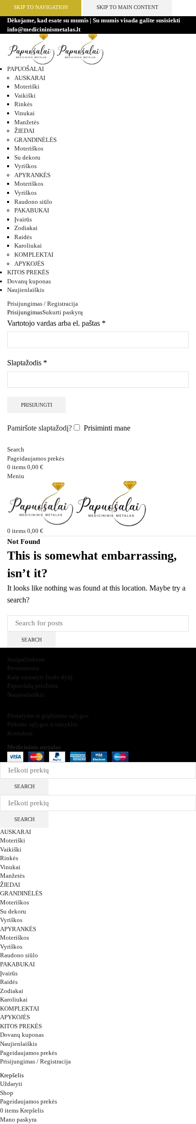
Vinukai (24, 113)
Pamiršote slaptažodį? (39, 428)
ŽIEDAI (24, 130)
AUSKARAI (29, 77)
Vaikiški (25, 95)
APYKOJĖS (29, 263)
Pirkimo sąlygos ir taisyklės (42, 724)
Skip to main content (127, 7)
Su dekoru (27, 157)
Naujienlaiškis (25, 694)
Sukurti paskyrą (62, 312)
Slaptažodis (27, 362)
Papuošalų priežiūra (32, 685)
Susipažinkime (26, 659)
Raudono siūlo (33, 201)
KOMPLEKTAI (33, 254)
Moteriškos (28, 148)
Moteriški (26, 86)
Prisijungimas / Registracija (35, 1061)
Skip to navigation (41, 7)
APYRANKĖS (32, 175)
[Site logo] (31, 48)
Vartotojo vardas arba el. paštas (56, 322)
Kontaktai (20, 733)
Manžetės (26, 122)
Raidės (23, 237)
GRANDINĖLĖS (35, 139)
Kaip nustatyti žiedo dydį (40, 677)
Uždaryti (11, 1083)
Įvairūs (23, 219)
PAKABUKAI (31, 210)
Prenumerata (23, 668)
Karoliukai (28, 245)
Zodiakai (26, 227)
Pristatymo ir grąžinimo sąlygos (47, 715)
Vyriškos (25, 166)
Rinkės (23, 104)
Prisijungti (36, 405)
